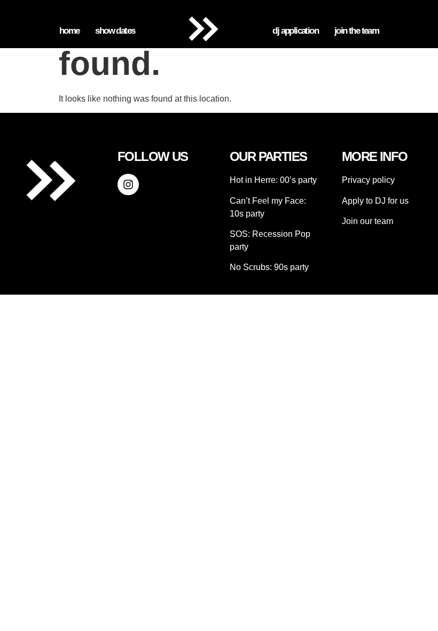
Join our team (367, 221)
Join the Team (356, 31)
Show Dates (115, 31)
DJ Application (295, 31)
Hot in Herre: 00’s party (273, 179)
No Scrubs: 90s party (269, 267)
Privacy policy (368, 179)
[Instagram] (128, 184)
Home (69, 31)
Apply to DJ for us (375, 200)
